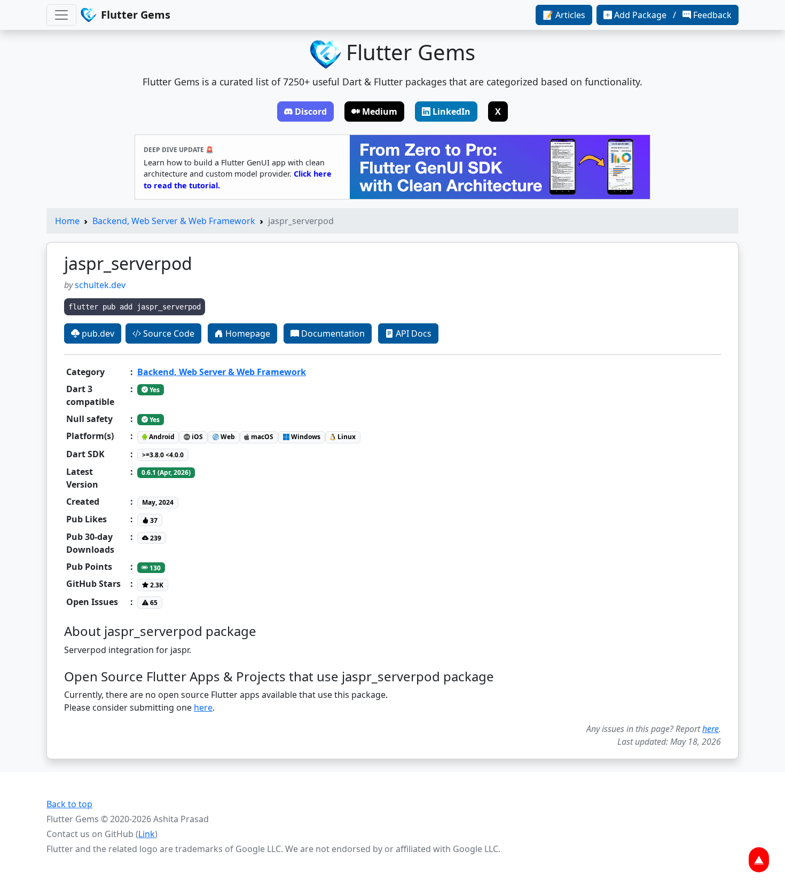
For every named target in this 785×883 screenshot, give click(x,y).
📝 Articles (564, 15)
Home (67, 221)
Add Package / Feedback (673, 15)
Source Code (167, 333)
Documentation (332, 333)
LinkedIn (451, 111)
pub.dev (97, 333)
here (203, 707)
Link (146, 834)
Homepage (246, 333)
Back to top (69, 804)
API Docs (412, 333)
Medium (379, 111)
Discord (311, 111)
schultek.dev (100, 285)
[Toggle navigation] (61, 15)
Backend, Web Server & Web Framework (173, 221)
